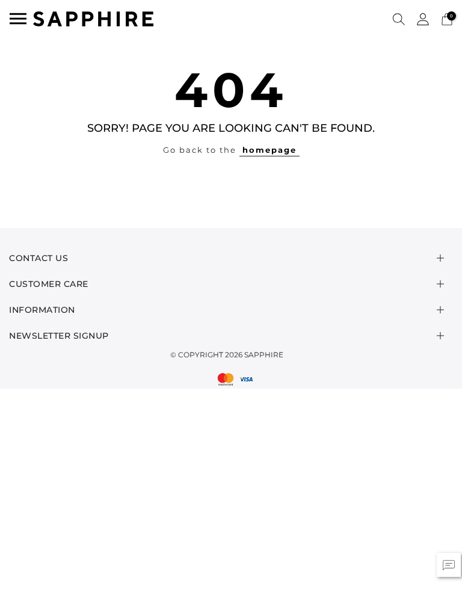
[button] (399, 18)
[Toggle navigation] (18, 18)
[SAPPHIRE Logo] (93, 17)
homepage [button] (269, 150)
